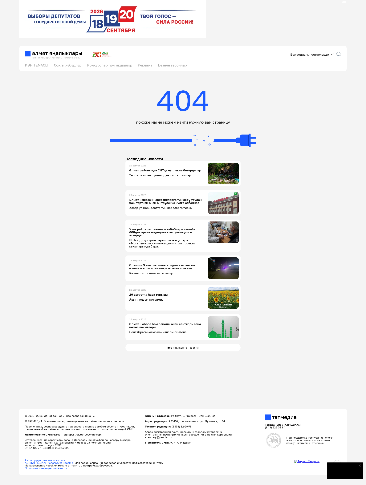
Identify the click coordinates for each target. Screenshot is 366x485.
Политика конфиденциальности (46, 468)
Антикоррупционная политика (45, 460)
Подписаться (342, 473)
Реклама (145, 65)
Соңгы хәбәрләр (67, 65)
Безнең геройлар (172, 65)
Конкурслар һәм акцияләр (109, 65)
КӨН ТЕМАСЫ (36, 65)
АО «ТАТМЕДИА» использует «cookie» (50, 462)
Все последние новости (183, 347)
